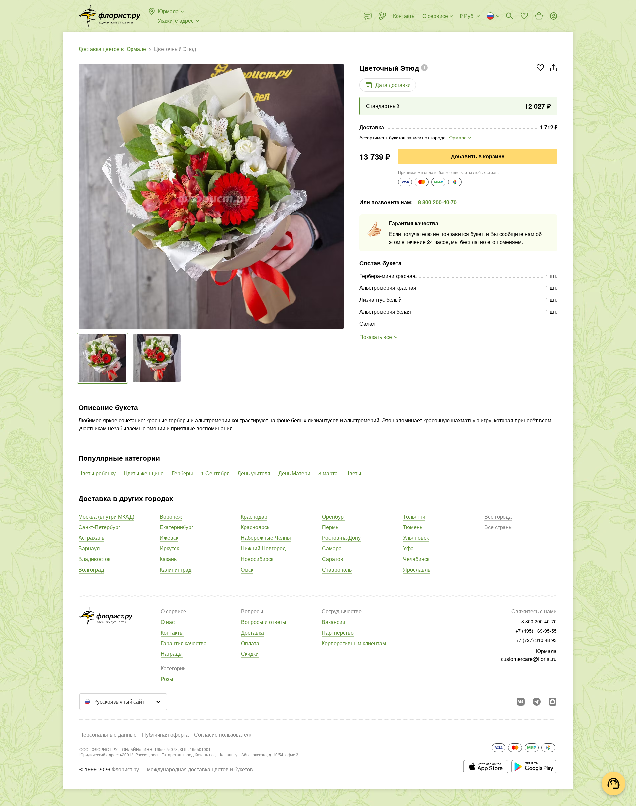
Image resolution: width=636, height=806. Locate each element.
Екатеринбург (176, 527)
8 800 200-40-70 (437, 202)
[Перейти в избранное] (524, 16)
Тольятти (414, 516)
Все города (498, 516)
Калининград (175, 569)
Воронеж (171, 516)
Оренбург (333, 516)
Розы (167, 679)
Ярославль (416, 569)
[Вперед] (340, 196)
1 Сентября (215, 473)
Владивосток (94, 559)
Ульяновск (416, 537)
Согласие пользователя (223, 734)
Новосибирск (257, 559)
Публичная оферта (165, 734)
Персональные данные (108, 734)
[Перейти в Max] (552, 701)
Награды (172, 653)
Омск (247, 569)
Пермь (330, 527)
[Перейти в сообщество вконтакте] (520, 701)
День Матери (294, 473)
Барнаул (89, 548)
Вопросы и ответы (263, 622)
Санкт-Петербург (99, 527)
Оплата (250, 643)
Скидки (250, 653)
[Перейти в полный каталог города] (109, 16)
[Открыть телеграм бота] (536, 701)
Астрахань (91, 537)
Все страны (498, 527)
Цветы (353, 473)
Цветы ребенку (97, 473)
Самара (332, 548)
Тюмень (412, 527)
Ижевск (169, 537)
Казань (168, 559)
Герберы (182, 473)
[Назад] (82, 196)
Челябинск (416, 559)
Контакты (172, 632)
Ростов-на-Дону (341, 537)
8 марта (328, 473)
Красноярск (255, 527)
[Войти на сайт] (553, 16)
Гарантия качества (184, 643)
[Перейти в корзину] (539, 16)
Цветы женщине (144, 473)
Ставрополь (337, 569)
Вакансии (333, 622)
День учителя (254, 473)
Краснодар (254, 516)
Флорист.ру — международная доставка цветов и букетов (182, 769)
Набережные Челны (266, 537)
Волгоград (91, 569)
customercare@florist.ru (528, 659)
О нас (168, 622)
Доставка (252, 632)
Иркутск (169, 548)
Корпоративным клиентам (354, 643)
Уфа (408, 548)
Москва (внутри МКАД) (106, 516)
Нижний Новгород (263, 548)
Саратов (332, 559)
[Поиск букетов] (509, 16)
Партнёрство (338, 632)
